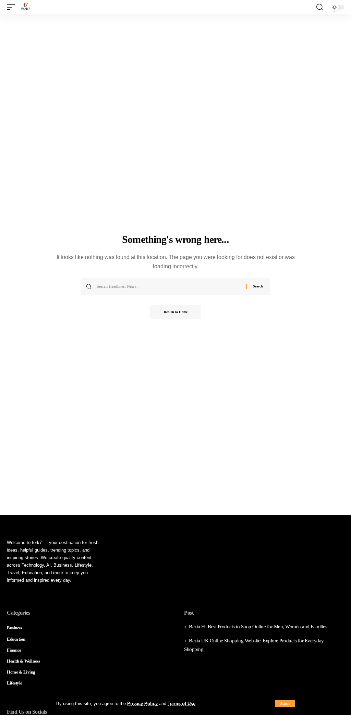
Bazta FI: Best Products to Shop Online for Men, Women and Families (258, 626)
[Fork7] (26, 7)
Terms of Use (181, 703)
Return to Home (175, 312)
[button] (285, 703)
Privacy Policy (142, 703)
